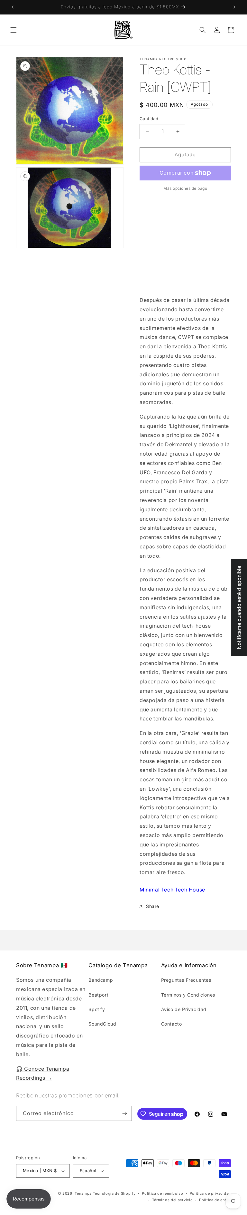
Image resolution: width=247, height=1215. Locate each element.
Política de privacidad (210, 1193)
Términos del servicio (172, 1200)
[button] (13, 30)
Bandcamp (100, 980)
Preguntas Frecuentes (186, 980)
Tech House (190, 889)
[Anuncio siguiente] (234, 7)
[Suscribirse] (124, 1113)
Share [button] (152, 906)
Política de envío (215, 1200)
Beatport (98, 995)
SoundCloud (102, 1024)
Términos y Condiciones (188, 995)
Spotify (96, 1009)
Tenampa (83, 1193)
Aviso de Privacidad (183, 1009)
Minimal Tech (156, 889)
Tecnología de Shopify (114, 1193)
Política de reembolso (162, 1193)
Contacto (171, 1024)
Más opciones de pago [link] (185, 188)
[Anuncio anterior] (12, 7)
